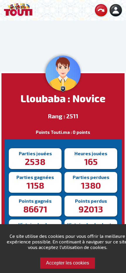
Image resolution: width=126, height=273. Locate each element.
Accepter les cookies (67, 262)
